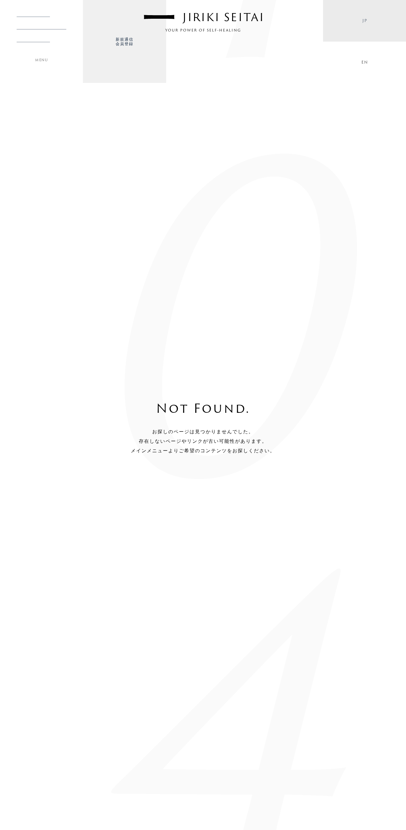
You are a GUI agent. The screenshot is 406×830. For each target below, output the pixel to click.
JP (364, 20)
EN (364, 62)
